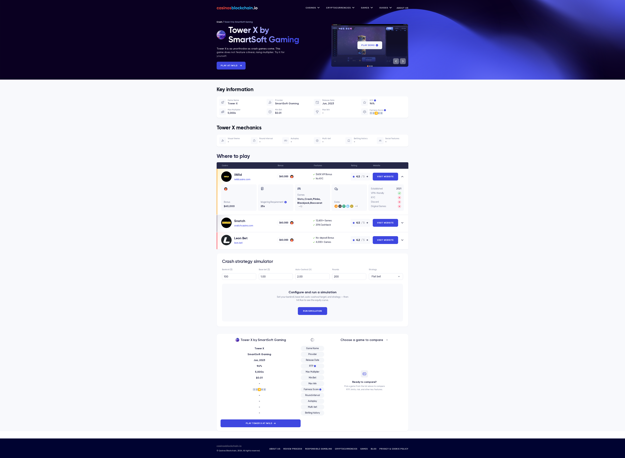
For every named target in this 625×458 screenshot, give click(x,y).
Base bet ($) (264, 240)
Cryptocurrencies (338, 8)
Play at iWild (229, 65)
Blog (373, 449)
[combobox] (386, 247)
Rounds (335, 240)
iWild (238, 175)
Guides (383, 8)
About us (402, 8)
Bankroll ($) (227, 240)
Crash (219, 22)
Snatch (239, 192)
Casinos (311, 8)
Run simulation (312, 282)
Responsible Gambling (318, 449)
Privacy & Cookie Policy (393, 449)
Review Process (292, 449)
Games (365, 8)
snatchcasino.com (243, 196)
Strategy (373, 240)
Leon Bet (241, 209)
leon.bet (238, 214)
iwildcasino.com (242, 179)
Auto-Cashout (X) (303, 240)
